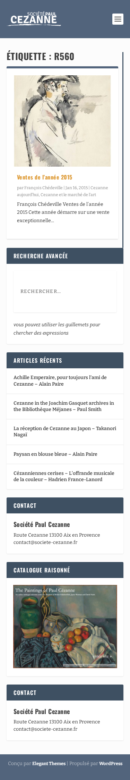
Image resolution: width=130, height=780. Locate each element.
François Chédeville (43, 187)
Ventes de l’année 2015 (44, 177)
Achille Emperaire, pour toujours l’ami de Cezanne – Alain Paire (60, 381)
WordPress (110, 763)
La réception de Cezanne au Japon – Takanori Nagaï (65, 432)
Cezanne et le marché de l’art (68, 194)
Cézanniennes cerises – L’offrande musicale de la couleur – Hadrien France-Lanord (64, 476)
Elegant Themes (49, 763)
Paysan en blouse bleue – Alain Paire (55, 454)
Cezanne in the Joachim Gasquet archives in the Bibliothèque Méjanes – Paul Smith (64, 406)
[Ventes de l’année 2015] (63, 121)
